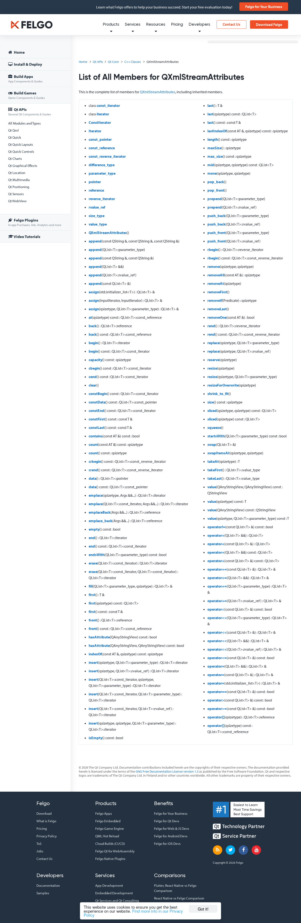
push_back (216, 215)
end (92, 537)
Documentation (48, 885)
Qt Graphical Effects (22, 165)
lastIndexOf (216, 131)
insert (93, 662)
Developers (199, 25)
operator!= (216, 526)
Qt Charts (15, 158)
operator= (215, 666)
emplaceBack (100, 512)
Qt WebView (17, 201)
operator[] (215, 717)
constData (97, 402)
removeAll (215, 275)
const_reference (102, 147)
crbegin (95, 461)
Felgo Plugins (34, 222)
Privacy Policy (46, 836)
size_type (96, 215)
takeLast (214, 478)
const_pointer (100, 139)
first (92, 594)
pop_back (215, 181)
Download (43, 813)
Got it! (203, 909)
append (95, 241)
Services (132, 25)
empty (94, 529)
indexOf (95, 654)
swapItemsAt (218, 453)
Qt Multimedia (19, 179)
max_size (215, 156)
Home (19, 52)
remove (213, 266)
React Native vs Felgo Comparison (179, 898)
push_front (216, 232)
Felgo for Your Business (263, 6)
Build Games (26, 95)
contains (96, 436)
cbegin (94, 368)
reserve (213, 359)
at (90, 317)
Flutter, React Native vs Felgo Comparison (175, 888)
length (212, 139)
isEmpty (95, 737)
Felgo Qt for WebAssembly (115, 851)
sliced (212, 410)
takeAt (213, 461)
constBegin (98, 393)
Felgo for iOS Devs (167, 843)
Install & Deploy (27, 64)
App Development (109, 885)
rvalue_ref (97, 207)
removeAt (215, 283)
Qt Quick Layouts (20, 144)
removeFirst (217, 292)
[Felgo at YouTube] (256, 850)
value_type (98, 224)
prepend (214, 198)
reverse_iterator (102, 198)
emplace (96, 495)
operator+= (217, 569)
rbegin (212, 249)
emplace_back (100, 520)
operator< (215, 609)
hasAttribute (99, 637)
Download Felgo (269, 24)
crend (93, 470)
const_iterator (108, 105)
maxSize (214, 147)
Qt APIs (29, 111)
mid (210, 164)
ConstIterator (100, 122)
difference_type (102, 164)
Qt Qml (13, 130)
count (93, 444)
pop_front (215, 190)
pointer (95, 181)
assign (94, 292)
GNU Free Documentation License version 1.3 (167, 771)
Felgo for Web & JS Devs (171, 828)
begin (93, 342)
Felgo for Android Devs (170, 836)
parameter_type (102, 173)
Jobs (39, 851)
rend (211, 325)
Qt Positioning (18, 187)
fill (91, 586)
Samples (42, 893)
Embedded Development (114, 893)
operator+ (215, 535)
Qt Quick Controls (21, 151)
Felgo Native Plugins (110, 858)
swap (211, 444)
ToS (38, 843)
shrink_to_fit (218, 393)
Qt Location (16, 172)
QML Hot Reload (107, 836)
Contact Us (231, 24)
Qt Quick (14, 137)
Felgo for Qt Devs (166, 821)
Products (111, 25)
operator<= (217, 657)
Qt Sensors (16, 194)
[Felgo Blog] (217, 850)
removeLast (217, 308)
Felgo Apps (103, 813)
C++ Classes (132, 62)
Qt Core (113, 62)
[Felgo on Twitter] (230, 850)
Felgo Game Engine (109, 828)
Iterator (95, 131)
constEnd (96, 410)
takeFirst (214, 470)
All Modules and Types (24, 123)
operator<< (217, 617)
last (210, 105)
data (92, 478)
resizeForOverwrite (223, 385)
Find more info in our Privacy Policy (133, 913)
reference (96, 190)
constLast (96, 427)
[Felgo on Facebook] (243, 850)
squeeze (214, 427)
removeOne (216, 317)
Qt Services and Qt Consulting (117, 900)
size (210, 402)
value (211, 486)
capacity (95, 359)
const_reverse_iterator (107, 156)
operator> (215, 700)
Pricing (177, 25)
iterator (103, 114)
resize (212, 368)
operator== (217, 691)
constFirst (97, 419)
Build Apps (25, 78)
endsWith (96, 554)
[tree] (35, 145)
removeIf (214, 300)
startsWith (216, 436)
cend (93, 376)
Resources (155, 25)
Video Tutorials (26, 236)
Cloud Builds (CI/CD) (110, 843)
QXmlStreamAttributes (157, 91)
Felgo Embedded (107, 821)
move (212, 173)
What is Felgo (46, 821)
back (93, 325)
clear (92, 385)
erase (93, 563)
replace (213, 342)
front (93, 620)
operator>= (217, 708)
